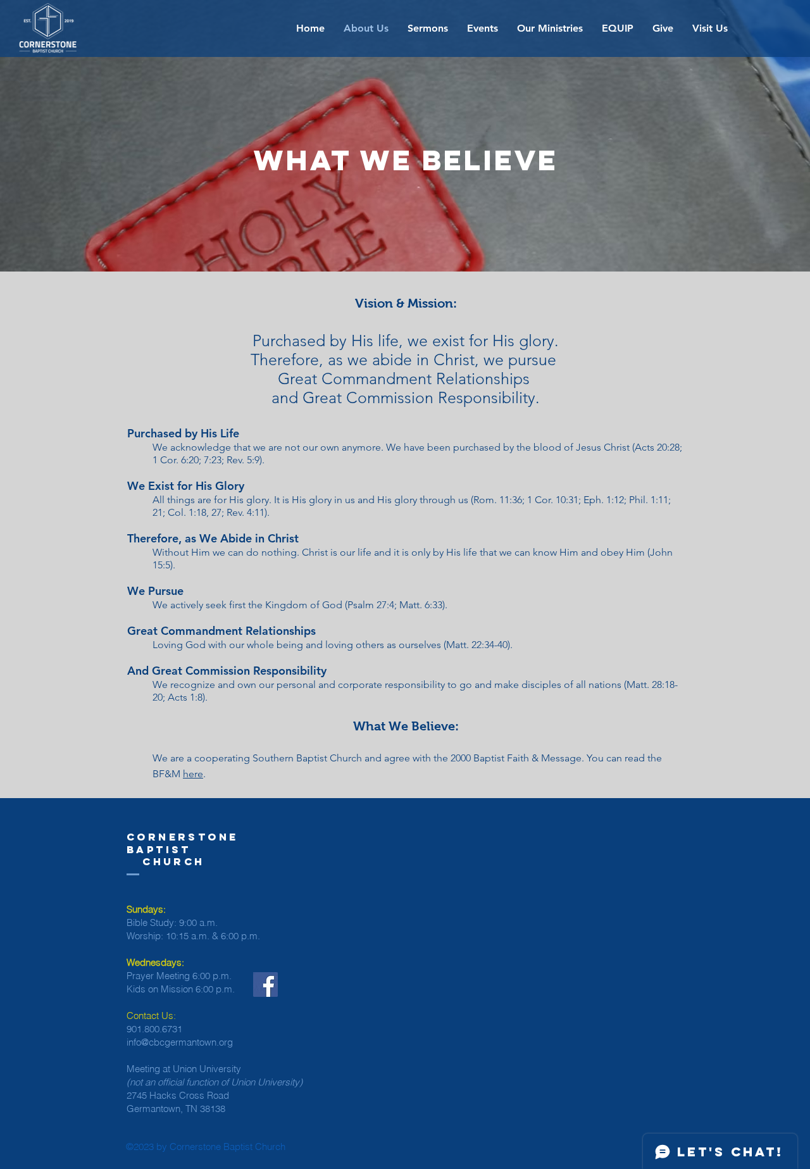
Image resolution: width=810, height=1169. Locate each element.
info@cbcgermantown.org (180, 1042)
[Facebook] (265, 984)
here (193, 774)
